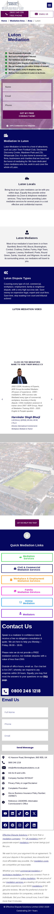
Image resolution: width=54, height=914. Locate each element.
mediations (37, 886)
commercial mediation (30, 871)
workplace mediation (12, 874)
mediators (24, 842)
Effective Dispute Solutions (15, 835)
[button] (49, 5)
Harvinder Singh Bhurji (26, 417)
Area (30, 21)
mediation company (11, 838)
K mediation (32, 838)
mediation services (15, 882)
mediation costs (41, 861)
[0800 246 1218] (5, 691)
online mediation (28, 878)
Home (4, 21)
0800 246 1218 (26, 691)
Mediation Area (17, 21)
